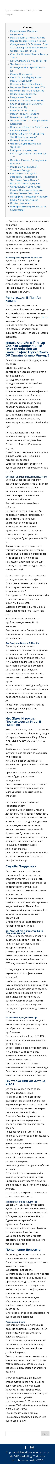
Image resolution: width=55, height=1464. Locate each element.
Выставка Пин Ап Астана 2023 (27, 87)
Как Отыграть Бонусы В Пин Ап (28, 60)
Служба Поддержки (21, 74)
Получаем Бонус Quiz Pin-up (26, 83)
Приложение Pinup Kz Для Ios (27, 90)
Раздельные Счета (20, 97)
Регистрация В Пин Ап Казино (27, 37)
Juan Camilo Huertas (16, 10)
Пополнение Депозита (23, 93)
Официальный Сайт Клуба (25, 186)
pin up (44, 317)
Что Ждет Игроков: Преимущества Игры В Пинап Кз (27, 67)
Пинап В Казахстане (21, 140)
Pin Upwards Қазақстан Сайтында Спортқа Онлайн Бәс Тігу (28, 153)
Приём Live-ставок (21, 203)
